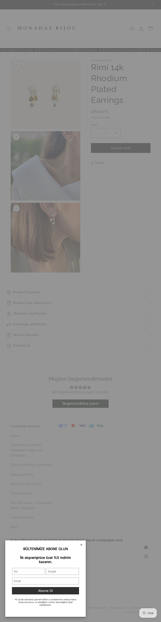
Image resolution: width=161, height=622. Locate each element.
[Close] (81, 545)
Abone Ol (45, 591)
